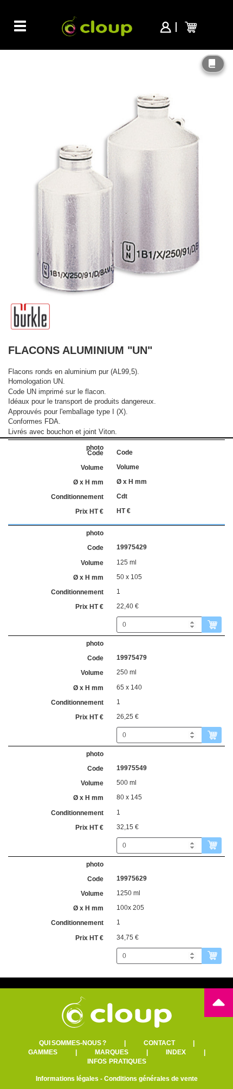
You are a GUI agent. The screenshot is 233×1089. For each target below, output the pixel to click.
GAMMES (42, 1052)
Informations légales (67, 1079)
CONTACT (159, 1043)
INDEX (176, 1052)
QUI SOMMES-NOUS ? (72, 1043)
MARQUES (111, 1052)
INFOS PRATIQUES (116, 1061)
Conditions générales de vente (151, 1079)
